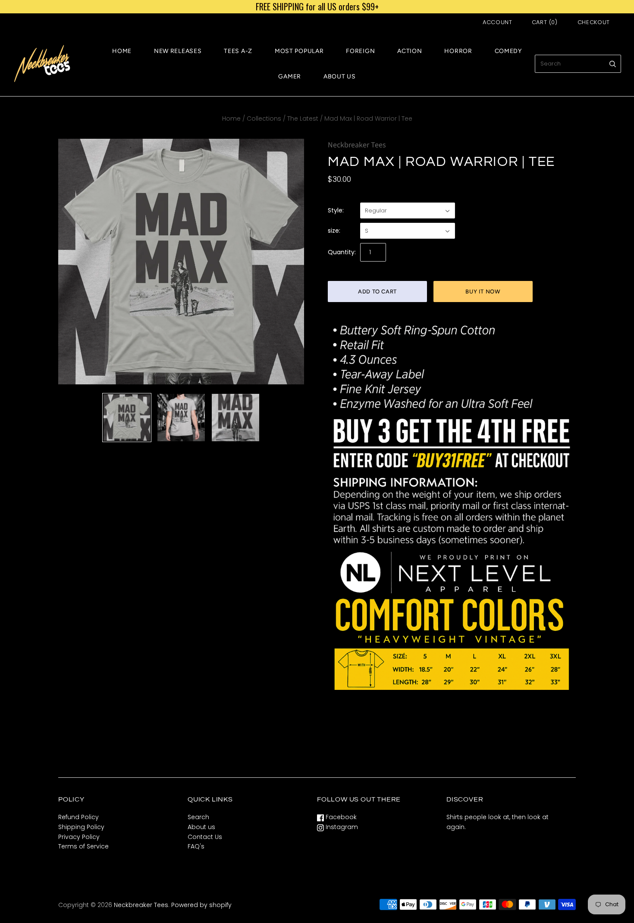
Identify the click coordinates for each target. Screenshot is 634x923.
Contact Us (205, 837)
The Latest (302, 118)
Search (198, 817)
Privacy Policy (79, 837)
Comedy (508, 51)
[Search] (612, 64)
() (545, 22)
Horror (458, 51)
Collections (264, 118)
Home (122, 51)
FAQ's (196, 846)
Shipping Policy (81, 827)
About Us (339, 76)
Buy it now (483, 291)
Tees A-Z (238, 51)
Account (497, 22)
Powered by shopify (201, 905)
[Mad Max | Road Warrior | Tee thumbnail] (126, 417)
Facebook (340, 817)
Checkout (594, 22)
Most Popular (299, 51)
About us (201, 827)
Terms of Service (83, 846)
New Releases (177, 51)
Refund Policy (78, 817)
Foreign (360, 51)
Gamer (289, 76)
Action (409, 51)
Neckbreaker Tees (357, 145)
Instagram (341, 827)
